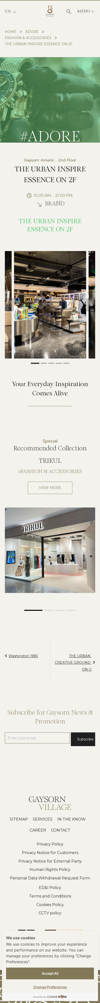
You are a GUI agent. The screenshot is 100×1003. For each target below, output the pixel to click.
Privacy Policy (50, 844)
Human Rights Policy (50, 869)
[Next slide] (90, 304)
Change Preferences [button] (50, 987)
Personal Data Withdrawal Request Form (50, 878)
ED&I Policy (50, 887)
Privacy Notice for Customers (50, 852)
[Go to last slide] (9, 304)
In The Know (71, 819)
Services (42, 819)
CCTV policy (50, 913)
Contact (60, 830)
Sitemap (19, 819)
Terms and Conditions (50, 896)
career (38, 830)
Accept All (50, 973)
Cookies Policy (50, 904)
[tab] (35, 363)
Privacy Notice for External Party (50, 861)
